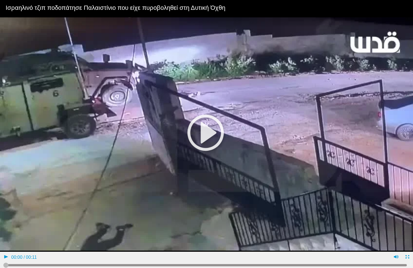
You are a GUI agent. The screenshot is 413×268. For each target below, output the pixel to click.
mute (395, 257)
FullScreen (406, 257)
